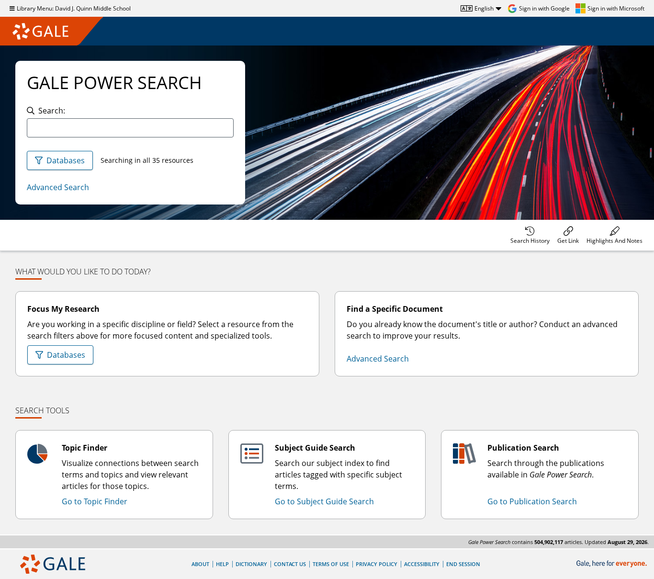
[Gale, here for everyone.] (612, 564)
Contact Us (290, 564)
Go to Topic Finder (94, 501)
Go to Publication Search (532, 501)
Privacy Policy (376, 564)
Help (222, 564)
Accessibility (422, 564)
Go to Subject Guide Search (324, 501)
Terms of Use (331, 564)
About (200, 564)
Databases (65, 160)
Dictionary (251, 564)
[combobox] (130, 127)
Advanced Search (58, 187)
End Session (463, 564)
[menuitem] (530, 235)
